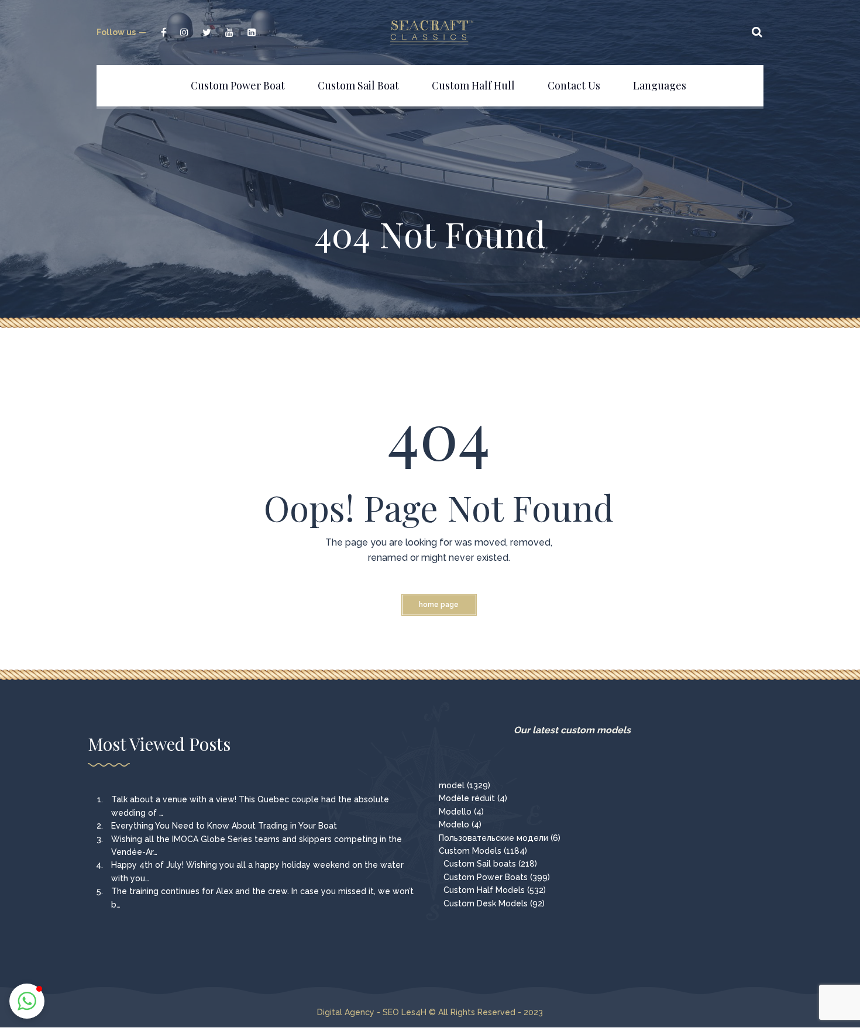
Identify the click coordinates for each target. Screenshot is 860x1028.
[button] (26, 1001)
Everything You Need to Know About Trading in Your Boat (224, 825)
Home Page (439, 605)
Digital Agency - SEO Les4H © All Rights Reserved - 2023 (430, 1012)
